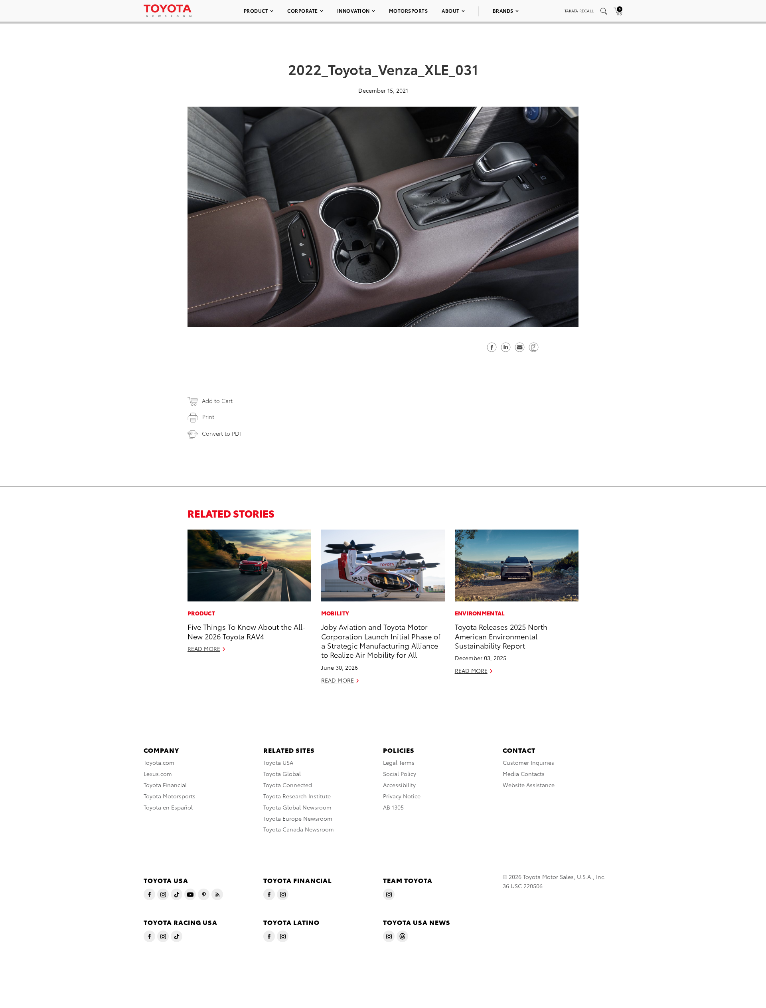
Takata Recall (579, 11)
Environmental (480, 613)
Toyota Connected (287, 785)
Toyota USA (278, 762)
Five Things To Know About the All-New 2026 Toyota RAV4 (247, 631)
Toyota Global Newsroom (297, 807)
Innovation (353, 10)
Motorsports (408, 10)
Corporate (302, 10)
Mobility (335, 613)
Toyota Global (282, 774)
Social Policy (399, 774)
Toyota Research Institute (297, 796)
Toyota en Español (168, 807)
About (451, 10)
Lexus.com (158, 774)
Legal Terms (399, 762)
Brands (503, 10)
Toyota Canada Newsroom (298, 829)
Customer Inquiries (528, 762)
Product (256, 10)
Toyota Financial (165, 785)
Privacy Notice (402, 796)
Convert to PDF (222, 433)
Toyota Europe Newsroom (297, 818)
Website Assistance (529, 785)
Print (208, 417)
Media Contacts (524, 774)
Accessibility (399, 785)
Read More (204, 649)
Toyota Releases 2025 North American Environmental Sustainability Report (501, 635)
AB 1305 (393, 807)
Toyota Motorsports (169, 796)
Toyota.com (159, 762)
